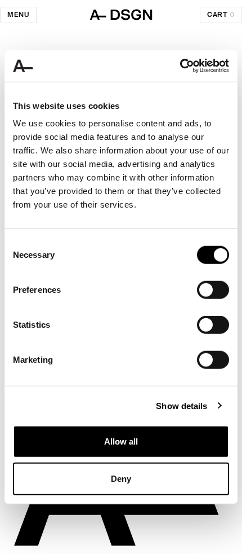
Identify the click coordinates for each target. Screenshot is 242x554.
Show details (181, 405)
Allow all (121, 441)
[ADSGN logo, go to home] (121, 14)
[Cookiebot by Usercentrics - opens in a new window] (180, 66)
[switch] (213, 290)
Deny (121, 478)
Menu (18, 15)
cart (221, 15)
